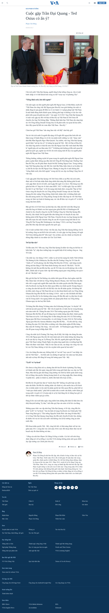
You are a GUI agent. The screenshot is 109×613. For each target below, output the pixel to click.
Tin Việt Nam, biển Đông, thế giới (12, 533)
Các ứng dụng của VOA (62, 583)
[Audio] (89, 3)
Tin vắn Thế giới (34, 533)
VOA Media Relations (35, 604)
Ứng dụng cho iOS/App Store (11, 583)
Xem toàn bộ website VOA (10, 572)
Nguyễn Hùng (33, 515)
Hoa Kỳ (31, 505)
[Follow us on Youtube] (64, 487)
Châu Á (31, 501)
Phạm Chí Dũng (31, 24)
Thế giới (4, 505)
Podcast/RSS (6, 490)
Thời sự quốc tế (33, 490)
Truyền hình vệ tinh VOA (10, 530)
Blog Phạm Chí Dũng (32, 9)
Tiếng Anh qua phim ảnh (9, 551)
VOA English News (8, 608)
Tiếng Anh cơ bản (7, 544)
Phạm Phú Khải (60, 515)
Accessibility (33, 608)
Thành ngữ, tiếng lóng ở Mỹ (37, 544)
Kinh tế (57, 501)
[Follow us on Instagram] (68, 487)
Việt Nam (5, 501)
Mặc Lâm (5, 519)
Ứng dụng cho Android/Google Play (40, 583)
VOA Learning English (62, 551)
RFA (56, 604)
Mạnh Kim (5, 515)
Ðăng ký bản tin (7, 487)
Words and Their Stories (62, 547)
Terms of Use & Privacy (62, 561)
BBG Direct (5, 604)
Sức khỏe (85, 505)
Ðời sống (58, 505)
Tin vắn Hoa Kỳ (60, 530)
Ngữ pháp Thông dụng (9, 547)
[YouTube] (95, 3)
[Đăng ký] (76, 487)
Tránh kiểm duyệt (7, 594)
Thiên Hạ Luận (60, 519)
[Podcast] (72, 487)
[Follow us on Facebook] (56, 487)
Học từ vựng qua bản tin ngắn (38, 547)
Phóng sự (31, 530)
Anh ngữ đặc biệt (34, 551)
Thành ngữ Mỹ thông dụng (63, 544)
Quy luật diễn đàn (34, 561)
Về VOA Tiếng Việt (8, 561)
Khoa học (85, 501)
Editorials (58, 608)
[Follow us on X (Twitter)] (60, 487)
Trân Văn (85, 515)
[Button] (79, 33)
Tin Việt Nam (32, 487)
